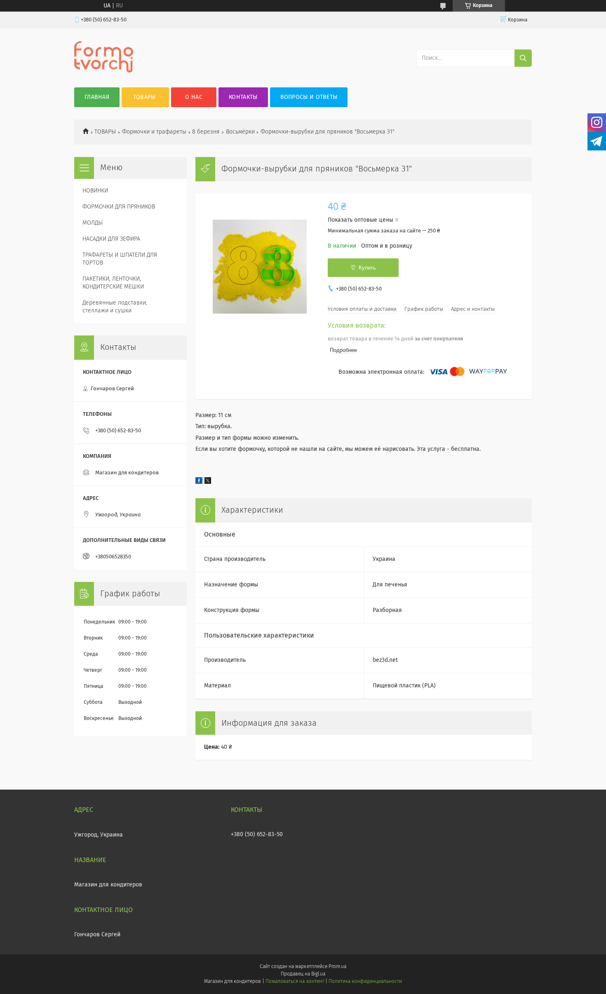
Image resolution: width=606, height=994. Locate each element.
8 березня (206, 132)
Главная (97, 97)
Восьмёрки (240, 132)
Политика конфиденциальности (365, 981)
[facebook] (198, 482)
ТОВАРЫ (105, 132)
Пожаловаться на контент (294, 981)
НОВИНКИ (95, 191)
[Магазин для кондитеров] (103, 71)
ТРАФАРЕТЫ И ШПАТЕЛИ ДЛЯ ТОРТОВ (119, 259)
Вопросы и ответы (309, 97)
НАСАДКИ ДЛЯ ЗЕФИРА (111, 239)
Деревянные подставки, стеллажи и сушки (114, 307)
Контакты (243, 97)
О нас (193, 97)
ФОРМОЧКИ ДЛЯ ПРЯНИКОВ (118, 207)
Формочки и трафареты (154, 132)
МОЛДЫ (92, 223)
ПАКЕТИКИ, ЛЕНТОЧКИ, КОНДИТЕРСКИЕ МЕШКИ (113, 283)
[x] (207, 482)
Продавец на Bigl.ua (303, 974)
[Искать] (523, 58)
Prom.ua (337, 966)
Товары (144, 97)
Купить (367, 268)
